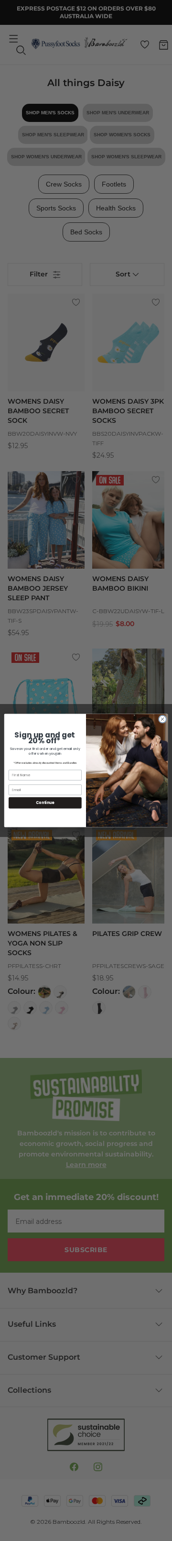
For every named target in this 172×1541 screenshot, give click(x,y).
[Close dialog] (162, 719)
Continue (45, 802)
